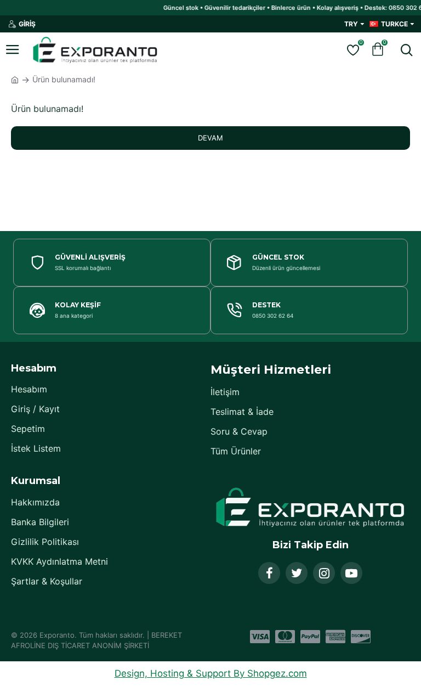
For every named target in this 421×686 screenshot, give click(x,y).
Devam (210, 137)
